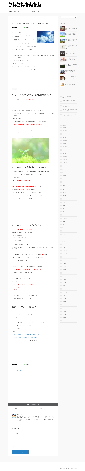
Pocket (22, 27)
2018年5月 (64, 272)
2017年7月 (64, 304)
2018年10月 (65, 256)
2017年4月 (64, 314)
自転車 (64, 205)
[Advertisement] (33, 78)
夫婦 (63, 224)
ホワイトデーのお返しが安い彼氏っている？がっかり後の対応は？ (70, 101)
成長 (22, 11)
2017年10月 (65, 295)
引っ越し (64, 178)
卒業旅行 (64, 175)
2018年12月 (65, 250)
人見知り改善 (34, 11)
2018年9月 (64, 260)
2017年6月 (64, 308)
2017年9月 (64, 298)
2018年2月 (64, 282)
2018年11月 (65, 253)
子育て (19, 11)
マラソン (14, 11)
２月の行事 (65, 130)
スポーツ (64, 214)
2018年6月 (64, 269)
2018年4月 (64, 276)
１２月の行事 (65, 162)
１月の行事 (65, 127)
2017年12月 (65, 288)
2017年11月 (65, 292)
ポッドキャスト (65, 234)
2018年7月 (64, 266)
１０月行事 (65, 156)
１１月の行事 (65, 159)
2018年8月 (64, 263)
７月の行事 (65, 146)
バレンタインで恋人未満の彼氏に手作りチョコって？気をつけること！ (70, 110)
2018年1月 (64, 285)
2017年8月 (64, 301)
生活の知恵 (10, 11)
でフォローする (21, 409)
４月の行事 (65, 137)
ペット (29, 11)
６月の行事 (65, 143)
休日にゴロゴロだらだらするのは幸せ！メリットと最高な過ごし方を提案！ (71, 28)
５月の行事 (65, 140)
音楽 (63, 211)
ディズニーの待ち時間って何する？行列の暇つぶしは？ (70, 97)
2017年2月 (64, 317)
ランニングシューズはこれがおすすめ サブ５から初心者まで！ (25, 337)
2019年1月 (64, 247)
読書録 (64, 230)
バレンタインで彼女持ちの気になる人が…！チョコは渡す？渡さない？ (69, 115)
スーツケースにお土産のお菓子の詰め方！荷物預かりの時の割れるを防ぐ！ (71, 47)
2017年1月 (64, 320)
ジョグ (14, 325)
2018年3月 (64, 279)
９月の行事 (65, 153)
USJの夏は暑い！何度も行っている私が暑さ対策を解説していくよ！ (71, 72)
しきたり (64, 185)
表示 (15, 89)
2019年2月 (64, 244)
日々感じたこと (65, 218)
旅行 (25, 11)
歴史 (38, 11)
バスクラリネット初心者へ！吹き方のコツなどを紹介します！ (70, 106)
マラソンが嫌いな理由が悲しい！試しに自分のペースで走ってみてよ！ (26, 334)
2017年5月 (64, 311)
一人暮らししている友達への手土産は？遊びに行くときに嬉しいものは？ (71, 59)
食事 (63, 181)
